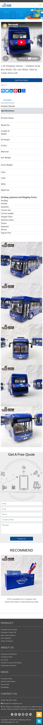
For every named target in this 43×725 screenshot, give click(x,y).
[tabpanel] (21, 583)
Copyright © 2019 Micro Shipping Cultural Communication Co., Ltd (16, 721)
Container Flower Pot (8, 632)
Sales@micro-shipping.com (12, 703)
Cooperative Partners (8, 665)
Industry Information (8, 681)
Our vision (4, 660)
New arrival (5, 684)
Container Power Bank (9, 629)
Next (38, 42)
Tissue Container (7, 641)
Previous (4, 42)
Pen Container (6, 638)
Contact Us (22, 539)
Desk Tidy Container (8, 635)
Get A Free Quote (21, 80)
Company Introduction (9, 654)
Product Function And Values (11, 663)
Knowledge (5, 687)
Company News (6, 678)
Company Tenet (6, 657)
